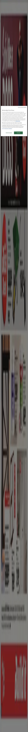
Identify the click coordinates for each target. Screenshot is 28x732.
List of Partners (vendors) (7, 128)
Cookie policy (17, 121)
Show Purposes (9, 132)
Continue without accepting (22, 107)
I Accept (18, 132)
